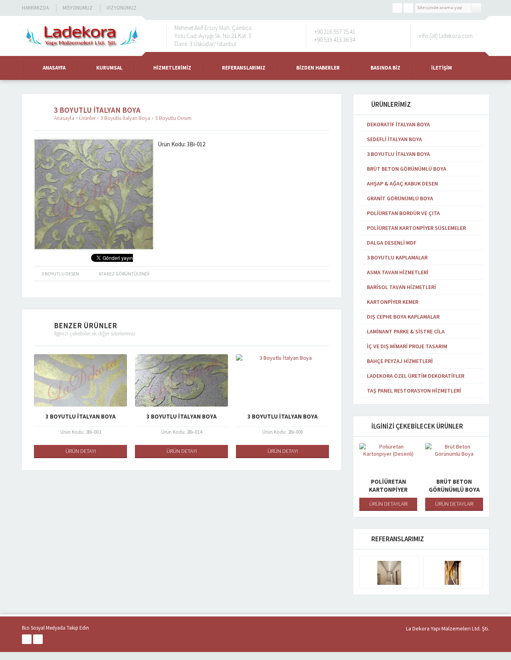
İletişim (441, 67)
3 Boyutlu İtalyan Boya (125, 118)
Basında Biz (385, 67)
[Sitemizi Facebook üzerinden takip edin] (397, 8)
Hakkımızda (35, 7)
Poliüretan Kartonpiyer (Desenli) (388, 489)
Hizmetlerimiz (172, 67)
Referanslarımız (243, 67)
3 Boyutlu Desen (173, 118)
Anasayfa (54, 67)
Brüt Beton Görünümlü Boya (454, 485)
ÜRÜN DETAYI (80, 451)
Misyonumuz (78, 7)
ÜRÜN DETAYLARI (388, 503)
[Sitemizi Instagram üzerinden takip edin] (408, 8)
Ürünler (87, 118)
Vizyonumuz (122, 7)
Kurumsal (109, 67)
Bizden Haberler (318, 67)
